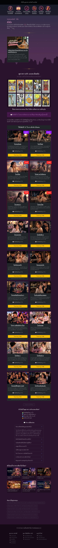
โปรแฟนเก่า (17, 204)
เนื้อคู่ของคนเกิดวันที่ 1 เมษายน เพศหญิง (14, 508)
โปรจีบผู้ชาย (40, 355)
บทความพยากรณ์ (41, 537)
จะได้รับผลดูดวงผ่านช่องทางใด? (22, 450)
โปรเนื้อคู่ (17, 174)
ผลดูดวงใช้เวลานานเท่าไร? (21, 446)
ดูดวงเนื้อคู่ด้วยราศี (41, 12)
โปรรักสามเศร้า (18, 265)
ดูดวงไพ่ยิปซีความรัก (28, 535)
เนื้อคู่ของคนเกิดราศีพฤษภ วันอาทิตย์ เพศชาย (15, 511)
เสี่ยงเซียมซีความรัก (48, 12)
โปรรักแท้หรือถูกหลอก (40, 295)
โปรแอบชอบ (17, 235)
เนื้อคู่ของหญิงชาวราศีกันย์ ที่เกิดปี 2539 (32, 511)
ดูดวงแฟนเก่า (13, 542)
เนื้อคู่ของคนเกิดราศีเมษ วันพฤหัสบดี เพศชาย (36, 502)
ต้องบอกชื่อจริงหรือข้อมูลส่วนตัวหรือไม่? (24, 426)
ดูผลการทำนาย (27, 539)
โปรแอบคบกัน (40, 265)
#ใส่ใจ (9, 22)
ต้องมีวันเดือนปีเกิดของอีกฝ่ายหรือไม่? (23, 439)
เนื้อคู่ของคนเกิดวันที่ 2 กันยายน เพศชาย (20, 502)
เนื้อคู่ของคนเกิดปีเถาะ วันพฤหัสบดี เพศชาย (15, 517)
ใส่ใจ (17, 19)
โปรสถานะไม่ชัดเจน (40, 174)
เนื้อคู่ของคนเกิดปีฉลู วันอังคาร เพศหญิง (30, 505)
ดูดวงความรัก (13, 535)
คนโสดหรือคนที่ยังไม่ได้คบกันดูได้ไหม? (23, 442)
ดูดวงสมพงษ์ (13, 541)
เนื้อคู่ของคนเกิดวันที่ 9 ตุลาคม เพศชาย (14, 514)
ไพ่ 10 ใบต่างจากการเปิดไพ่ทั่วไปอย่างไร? (24, 453)
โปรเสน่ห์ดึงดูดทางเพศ (17, 386)
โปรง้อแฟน (40, 325)
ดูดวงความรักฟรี (11, 19)
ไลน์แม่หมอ (40, 535)
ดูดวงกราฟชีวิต (26, 12)
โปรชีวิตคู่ (40, 144)
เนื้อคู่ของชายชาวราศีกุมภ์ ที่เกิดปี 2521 (31, 517)
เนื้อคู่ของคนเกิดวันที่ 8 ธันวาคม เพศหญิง (30, 514)
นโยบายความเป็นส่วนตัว (42, 539)
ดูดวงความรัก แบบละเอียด (29, 537)
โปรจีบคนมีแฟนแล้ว (40, 386)
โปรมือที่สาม (40, 235)
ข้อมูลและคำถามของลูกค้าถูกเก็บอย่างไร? (24, 460)
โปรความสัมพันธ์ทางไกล (17, 325)
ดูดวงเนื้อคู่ (9, 502)
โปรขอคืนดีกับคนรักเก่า (17, 295)
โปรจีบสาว (18, 355)
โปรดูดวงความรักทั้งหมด (29, 404)
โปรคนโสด (40, 204)
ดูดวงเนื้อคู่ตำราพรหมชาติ (18, 12)
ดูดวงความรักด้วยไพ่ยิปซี (10, 12)
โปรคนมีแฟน (17, 144)
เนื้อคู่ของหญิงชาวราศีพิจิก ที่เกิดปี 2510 (14, 505)
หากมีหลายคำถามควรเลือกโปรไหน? (23, 457)
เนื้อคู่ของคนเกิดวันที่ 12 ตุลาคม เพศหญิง (30, 508)
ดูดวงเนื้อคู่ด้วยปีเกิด (34, 12)
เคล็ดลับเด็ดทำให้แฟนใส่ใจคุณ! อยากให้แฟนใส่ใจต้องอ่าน (18, 51)
